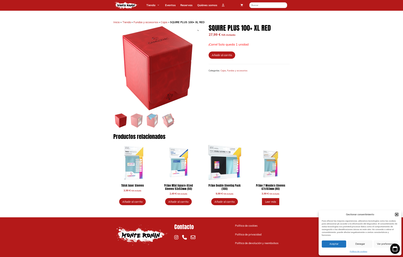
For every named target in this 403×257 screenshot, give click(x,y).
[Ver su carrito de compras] (241, 5)
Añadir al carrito (222, 55)
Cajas (164, 22)
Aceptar (333, 243)
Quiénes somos (207, 5)
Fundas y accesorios (145, 22)
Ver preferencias (386, 243)
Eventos (170, 5)
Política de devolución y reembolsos (256, 243)
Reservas (186, 5)
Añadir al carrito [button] (132, 201)
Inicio (116, 22)
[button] (396, 214)
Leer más (270, 201)
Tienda (150, 5)
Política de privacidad (248, 234)
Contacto (184, 227)
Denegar (360, 243)
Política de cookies (358, 251)
